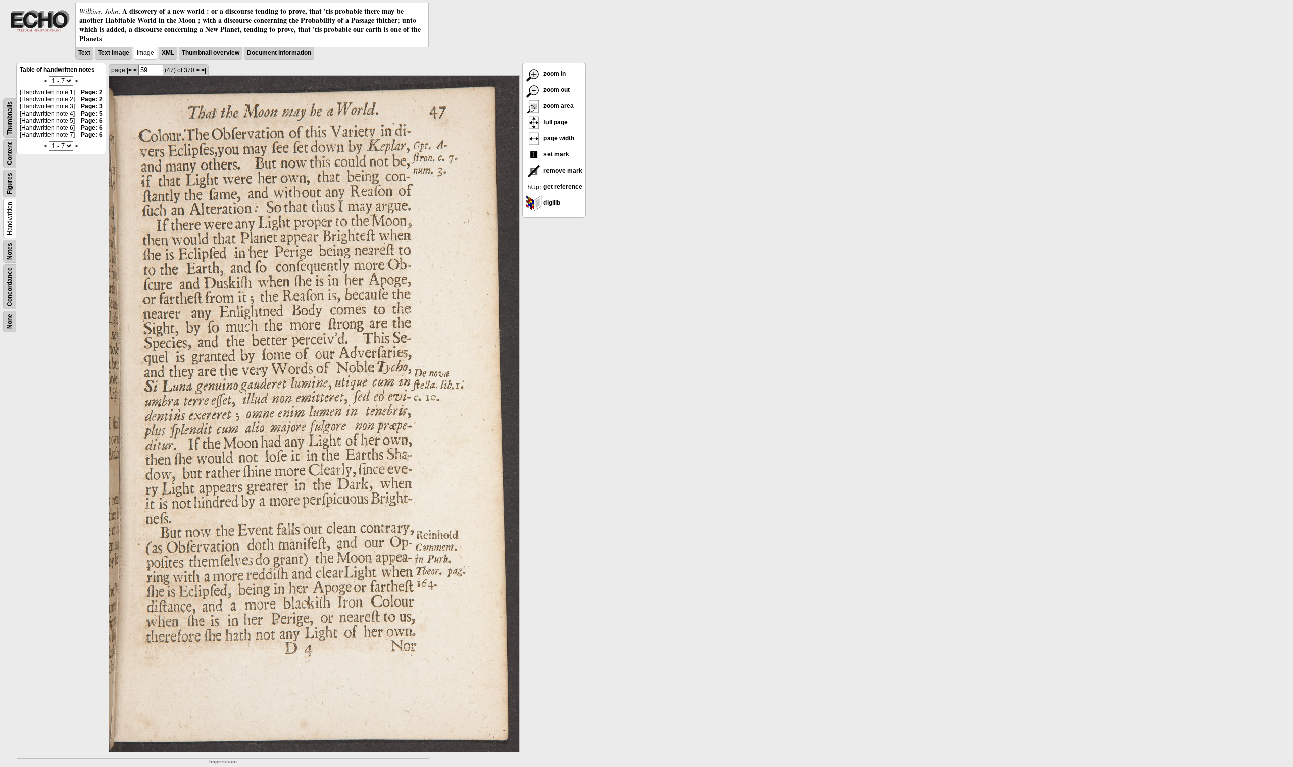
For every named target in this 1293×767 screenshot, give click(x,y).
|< (129, 70)
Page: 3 (92, 106)
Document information (279, 53)
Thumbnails (9, 118)
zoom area (558, 105)
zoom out (556, 89)
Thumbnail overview (210, 53)
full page (555, 122)
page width (558, 138)
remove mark (562, 170)
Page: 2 (92, 92)
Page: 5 (92, 113)
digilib (551, 202)
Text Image (113, 53)
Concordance (9, 286)
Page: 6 (92, 120)
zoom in (554, 73)
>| (203, 70)
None (9, 321)
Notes (9, 251)
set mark (555, 154)
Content (9, 153)
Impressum (223, 761)
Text (84, 53)
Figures (9, 183)
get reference (562, 186)
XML (168, 53)
